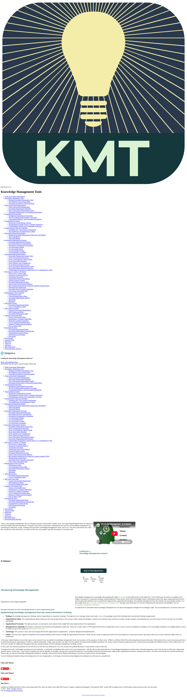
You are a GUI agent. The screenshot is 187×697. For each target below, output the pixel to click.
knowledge (122, 597)
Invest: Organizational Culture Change (20, 259)
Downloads (12, 336)
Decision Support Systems (17, 280)
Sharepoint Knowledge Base (17, 287)
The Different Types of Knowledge (19, 202)
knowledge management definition (87, 605)
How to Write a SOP (15, 326)
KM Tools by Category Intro (17, 273)
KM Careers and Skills (12, 308)
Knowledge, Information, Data (14, 198)
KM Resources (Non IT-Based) (14, 293)
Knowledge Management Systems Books (21, 331)
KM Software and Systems (17, 335)
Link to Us (8, 345)
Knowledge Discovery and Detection (20, 244)
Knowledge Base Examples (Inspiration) (21, 289)
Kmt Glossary (9, 338)
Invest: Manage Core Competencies (19, 263)
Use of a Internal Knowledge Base (19, 322)
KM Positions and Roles (16, 312)
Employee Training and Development (20, 324)
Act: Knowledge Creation (16, 251)
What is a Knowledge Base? (17, 317)
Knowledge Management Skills (18, 314)
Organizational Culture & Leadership (16, 228)
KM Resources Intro (15, 294)
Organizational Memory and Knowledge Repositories (25, 219)
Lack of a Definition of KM (17, 307)
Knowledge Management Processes (16, 240)
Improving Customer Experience (19, 321)
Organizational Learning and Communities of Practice (25, 226)
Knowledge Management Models (15, 233)
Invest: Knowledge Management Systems (21, 266)
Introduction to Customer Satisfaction (20, 319)
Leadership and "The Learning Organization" (23, 230)
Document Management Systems (19, 282)
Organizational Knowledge (13, 214)
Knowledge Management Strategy (15, 254)
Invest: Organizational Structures (19, 258)
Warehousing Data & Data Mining (19, 279)
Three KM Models (14, 237)
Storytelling (12, 300)
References (8, 342)
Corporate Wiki (9, 340)
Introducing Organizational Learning (20, 223)
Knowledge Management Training (19, 298)
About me (8, 343)
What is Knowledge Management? (15, 205)
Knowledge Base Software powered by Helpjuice (93, 695)
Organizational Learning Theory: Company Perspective (26, 224)
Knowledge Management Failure (19, 305)
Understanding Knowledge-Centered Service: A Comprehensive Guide (30, 270)
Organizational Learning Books (18, 333)
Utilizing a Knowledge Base (13, 315)
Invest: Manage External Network (19, 265)
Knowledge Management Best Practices (21, 268)
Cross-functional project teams (18, 296)
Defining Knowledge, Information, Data (21, 200)
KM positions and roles (37, 629)
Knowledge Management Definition (20, 209)
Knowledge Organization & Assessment (21, 245)
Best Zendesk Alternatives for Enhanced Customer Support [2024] (29, 286)
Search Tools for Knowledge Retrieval (20, 284)
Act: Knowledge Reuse (16, 249)
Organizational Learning (12, 221)
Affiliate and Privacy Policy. (14, 690)
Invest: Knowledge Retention (18, 261)
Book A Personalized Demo (9, 362)
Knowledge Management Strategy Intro (21, 256)
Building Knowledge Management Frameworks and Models (27, 235)
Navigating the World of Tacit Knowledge (21, 203)
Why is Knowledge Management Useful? (21, 210)
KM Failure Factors (11, 303)
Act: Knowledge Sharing (16, 247)
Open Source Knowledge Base (18, 291)
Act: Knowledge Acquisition (17, 252)
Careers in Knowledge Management (20, 310)
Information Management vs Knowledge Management (25, 212)
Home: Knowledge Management (15, 196)
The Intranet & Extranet (16, 277)
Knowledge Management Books (19, 329)
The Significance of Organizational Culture (22, 231)
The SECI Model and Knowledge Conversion (23, 217)
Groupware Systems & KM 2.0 (18, 275)
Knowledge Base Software (13, 349)
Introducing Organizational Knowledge (21, 216)
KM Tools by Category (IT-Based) (15, 272)
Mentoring (12, 301)
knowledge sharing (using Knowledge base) (104, 603)
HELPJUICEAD (10, 347)
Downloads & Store (11, 328)
